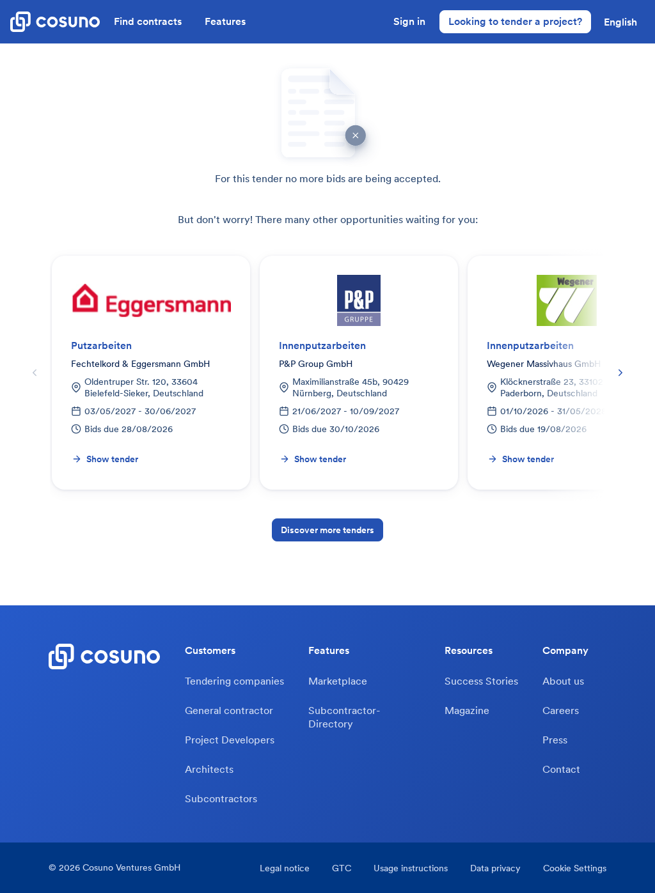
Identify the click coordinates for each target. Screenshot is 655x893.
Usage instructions (411, 868)
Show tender (112, 459)
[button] (620, 21)
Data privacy (495, 868)
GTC (341, 868)
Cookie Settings (574, 868)
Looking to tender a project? (515, 21)
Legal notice (285, 868)
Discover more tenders (327, 530)
